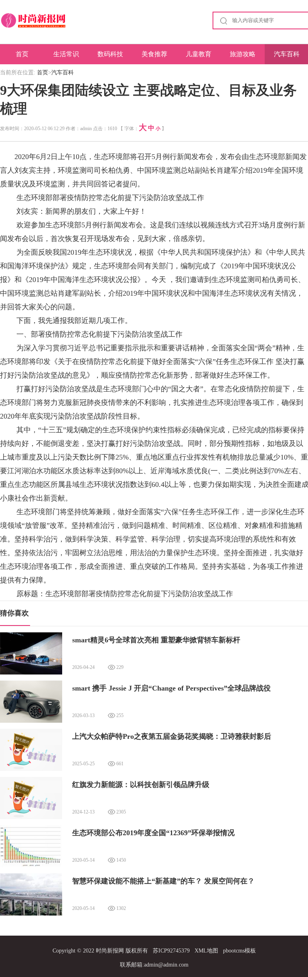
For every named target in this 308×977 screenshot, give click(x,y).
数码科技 (110, 54)
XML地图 (206, 951)
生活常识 (66, 54)
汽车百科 (62, 72)
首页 (22, 54)
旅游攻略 (242, 54)
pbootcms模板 (239, 951)
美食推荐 (154, 54)
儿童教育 (198, 54)
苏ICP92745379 (171, 951)
